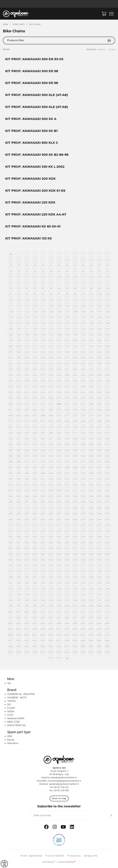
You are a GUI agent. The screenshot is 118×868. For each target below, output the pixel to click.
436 (67, 444)
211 (35, 346)
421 (51, 438)
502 (75, 473)
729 (18, 577)
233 (107, 352)
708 (59, 565)
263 (35, 369)
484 (35, 467)
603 (51, 519)
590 (51, 514)
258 (99, 363)
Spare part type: (19, 732)
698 (83, 560)
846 (18, 629)
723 (75, 571)
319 (67, 392)
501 (67, 473)
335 (91, 398)
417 (18, 438)
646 (83, 537)
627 (35, 531)
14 (19, 259)
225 (43, 352)
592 (67, 514)
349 (99, 404)
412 (83, 433)
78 (10, 288)
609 (99, 519)
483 (26, 467)
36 (91, 265)
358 (67, 410)
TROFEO (11, 701)
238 (43, 358)
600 (26, 519)
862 (43, 635)
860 (26, 635)
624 (10, 531)
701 (107, 560)
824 (51, 617)
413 (91, 433)
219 (99, 346)
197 (26, 340)
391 (18, 427)
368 (43, 415)
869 (99, 635)
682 (59, 554)
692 (35, 560)
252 (51, 363)
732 (43, 577)
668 (51, 548)
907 (91, 652)
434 (51, 444)
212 (43, 346)
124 (67, 306)
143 (10, 317)
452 (91, 450)
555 (83, 496)
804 (99, 606)
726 (99, 571)
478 (91, 462)
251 (43, 363)
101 (91, 294)
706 (43, 565)
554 (75, 496)
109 (51, 300)
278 (51, 375)
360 (83, 410)
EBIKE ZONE (13, 721)
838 (59, 623)
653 (35, 542)
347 (83, 404)
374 (91, 415)
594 (83, 514)
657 (67, 542)
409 (59, 433)
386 (83, 421)
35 (83, 265)
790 (91, 600)
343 (51, 404)
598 (10, 519)
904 (67, 652)
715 (10, 571)
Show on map (59, 798)
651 (18, 542)
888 (43, 646)
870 (107, 635)
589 (43, 514)
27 (19, 265)
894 (91, 646)
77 (107, 283)
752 (99, 583)
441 (107, 444)
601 (35, 519)
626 (26, 531)
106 (26, 300)
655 (51, 542)
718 (35, 571)
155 (107, 317)
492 (99, 467)
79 (19, 288)
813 (67, 612)
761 (67, 589)
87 (83, 288)
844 (107, 623)
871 (10, 641)
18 (51, 259)
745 (43, 583)
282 (83, 375)
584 (107, 508)
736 (75, 577)
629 (51, 531)
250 (35, 363)
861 (35, 635)
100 (83, 294)
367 (35, 415)
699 (91, 560)
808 (26, 612)
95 (43, 294)
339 (18, 404)
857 (107, 629)
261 (18, 369)
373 (83, 415)
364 (10, 415)
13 (10, 259)
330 (51, 398)
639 (26, 537)
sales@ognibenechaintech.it (63, 777)
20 (67, 259)
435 (59, 444)
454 (107, 450)
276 (35, 375)
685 (83, 554)
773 (59, 594)
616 (51, 525)
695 (59, 560)
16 (35, 259)
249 (26, 363)
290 (43, 381)
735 (67, 577)
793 (10, 606)
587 (26, 514)
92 (19, 294)
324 (107, 392)
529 (83, 485)
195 (10, 340)
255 (75, 363)
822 (35, 617)
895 (99, 646)
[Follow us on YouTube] (63, 827)
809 (35, 612)
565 (59, 502)
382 (51, 421)
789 (83, 600)
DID (9, 704)
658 (75, 542)
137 (67, 311)
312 (10, 392)
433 (43, 444)
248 (18, 363)
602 (43, 519)
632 (75, 531)
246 (107, 358)
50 (99, 271)
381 (43, 421)
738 (91, 577)
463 (75, 456)
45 (59, 271)
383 (59, 421)
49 (91, 271)
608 (91, 519)
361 (91, 410)
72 (67, 283)
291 (51, 381)
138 (75, 311)
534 (18, 490)
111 (67, 300)
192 (91, 335)
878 (67, 641)
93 (27, 294)
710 (75, 565)
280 (67, 375)
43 (43, 271)
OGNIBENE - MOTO (17, 697)
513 (59, 479)
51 (107, 271)
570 (99, 502)
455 (10, 456)
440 (99, 444)
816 (91, 612)
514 (67, 479)
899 (26, 652)
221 (10, 352)
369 (51, 415)
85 (67, 288)
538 (51, 490)
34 (75, 265)
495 (18, 473)
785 (51, 600)
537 (43, 490)
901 (43, 652)
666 (35, 548)
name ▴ (111, 49)
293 (67, 381)
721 (59, 571)
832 (10, 623)
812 (59, 612)
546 (10, 496)
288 (26, 381)
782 (26, 600)
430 (18, 444)
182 (10, 335)
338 (10, 404)
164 (75, 323)
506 (107, 473)
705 (35, 565)
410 (67, 433)
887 (35, 646)
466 (99, 456)
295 (83, 381)
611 (10, 525)
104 (10, 300)
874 (35, 641)
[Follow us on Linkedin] (72, 827)
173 (43, 329)
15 (27, 259)
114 (91, 300)
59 (67, 277)
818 (107, 612)
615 (43, 525)
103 (107, 294)
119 (26, 306)
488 (67, 467)
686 (91, 554)
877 (59, 641)
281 (75, 375)
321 (83, 392)
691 (26, 560)
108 (43, 300)
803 (91, 606)
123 (59, 306)
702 (10, 565)
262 (26, 369)
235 (18, 358)
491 (91, 467)
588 (35, 514)
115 (99, 300)
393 (35, 427)
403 (10, 433)
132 (26, 311)
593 (75, 514)
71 (59, 283)
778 (99, 594)
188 (59, 335)
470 (26, 462)
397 (67, 427)
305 (59, 387)
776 (83, 594)
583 (99, 508)
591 (59, 514)
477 (83, 462)
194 (107, 335)
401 (99, 427)
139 (83, 311)
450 (75, 450)
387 (91, 421)
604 (59, 519)
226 (51, 352)
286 (10, 381)
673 (91, 548)
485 (43, 467)
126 (83, 306)
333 (75, 398)
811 (51, 612)
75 (91, 283)
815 (83, 612)
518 (99, 479)
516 (83, 479)
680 (43, 554)
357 (59, 410)
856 (99, 629)
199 (43, 340)
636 (107, 531)
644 (67, 537)
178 (83, 329)
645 (75, 537)
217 (83, 346)
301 (26, 387)
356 (51, 410)
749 (75, 583)
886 (26, 646)
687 (99, 554)
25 (107, 259)
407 (43, 433)
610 (107, 519)
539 (59, 490)
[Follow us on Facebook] (46, 827)
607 (83, 519)
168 (107, 323)
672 (83, 548)
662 (107, 542)
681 (51, 554)
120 (35, 306)
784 (43, 600)
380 (35, 421)
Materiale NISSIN (15, 718)
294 (75, 381)
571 (107, 502)
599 (18, 519)
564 (51, 502)
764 (91, 589)
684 (75, 554)
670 (67, 548)
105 (18, 300)
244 (91, 358)
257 (91, 363)
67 (27, 283)
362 (99, 410)
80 (27, 288)
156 (10, 323)
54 (27, 277)
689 (10, 560)
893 (83, 646)
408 (51, 433)
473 (51, 462)
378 (18, 421)
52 (10, 277)
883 (107, 641)
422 (59, 438)
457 (26, 456)
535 (26, 490)
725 (91, 571)
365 (18, 415)
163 (67, 323)
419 (35, 438)
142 (107, 311)
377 (10, 421)
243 (83, 358)
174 (51, 329)
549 (35, 496)
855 (91, 629)
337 (107, 398)
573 (18, 508)
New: (11, 679)
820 (18, 617)
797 (43, 606)
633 (83, 531)
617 (59, 525)
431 (26, 444)
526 (59, 485)
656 (59, 542)
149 (59, 317)
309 (91, 387)
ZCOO (10, 715)
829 (91, 617)
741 (10, 583)
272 (107, 369)
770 (35, 594)
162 (59, 323)
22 (83, 259)
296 (91, 381)
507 (10, 479)
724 (83, 571)
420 (43, 438)
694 (51, 560)
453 (99, 450)
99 (75, 294)
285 (107, 375)
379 (26, 421)
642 (51, 537)
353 (26, 410)
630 (59, 531)
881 (91, 641)
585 (10, 514)
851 (59, 629)
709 (67, 565)
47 (75, 271)
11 (99, 254)
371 (67, 415)
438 (83, 444)
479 (99, 462)
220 (107, 346)
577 (51, 508)
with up (48, 862)
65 (10, 283)
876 (51, 641)
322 (91, 392)
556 (91, 496)
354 (35, 410)
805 (107, 606)
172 (35, 329)
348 (91, 404)
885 (18, 646)
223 (26, 352)
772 (51, 594)
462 (67, 456)
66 (19, 283)
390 (10, 427)
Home (5, 24)
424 (75, 438)
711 (83, 565)
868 (91, 635)
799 (59, 606)
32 (59, 265)
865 (67, 635)
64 (107, 277)
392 (26, 427)
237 (35, 358)
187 (51, 335)
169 (10, 329)
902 (51, 652)
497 (35, 473)
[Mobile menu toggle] (111, 14)
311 (107, 387)
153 (91, 317)
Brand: (12, 690)
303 (43, 387)
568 (83, 502)
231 (91, 352)
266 (59, 369)
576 (43, 508)
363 (107, 410)
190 (75, 335)
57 (51, 277)
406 (35, 433)
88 (91, 288)
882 (99, 641)
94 (35, 294)
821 (26, 617)
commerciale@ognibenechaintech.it (64, 781)
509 (26, 479)
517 (91, 479)
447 (51, 450)
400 (91, 427)
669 (59, 548)
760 (59, 589)
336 (99, 398)
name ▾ (101, 49)
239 (51, 358)
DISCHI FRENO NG (16, 725)
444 (26, 450)
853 (75, 629)
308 (83, 387)
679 (35, 554)
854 (83, 629)
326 (18, 398)
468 (10, 462)
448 (59, 450)
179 (91, 329)
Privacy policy (74, 856)
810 (43, 612)
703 (18, 565)
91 (10, 294)
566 (67, 502)
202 (67, 340)
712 (91, 565)
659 (83, 542)
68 (35, 283)
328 (35, 398)
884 (10, 646)
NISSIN (10, 711)
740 (107, 577)
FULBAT (11, 708)
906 (83, 652)
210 (26, 346)
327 (26, 398)
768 (18, 594)
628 (43, 531)
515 (75, 479)
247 (10, 363)
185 (35, 335)
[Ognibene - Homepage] (16, 14)
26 (10, 265)
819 (10, 617)
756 (26, 589)
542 (83, 490)
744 (35, 583)
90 (107, 288)
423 (67, 438)
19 (59, 259)
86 (75, 288)
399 (83, 427)
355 (43, 410)
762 (75, 589)
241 (67, 358)
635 (99, 531)
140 (91, 311)
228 (67, 352)
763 (83, 589)
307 (75, 387)
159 (35, 323)
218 (91, 346)
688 (107, 554)
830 (99, 617)
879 (75, 641)
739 (99, 577)
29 (35, 265)
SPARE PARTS (19, 24)
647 (91, 537)
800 (67, 606)
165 (83, 323)
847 (26, 629)
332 (67, 398)
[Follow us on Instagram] (55, 827)
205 (91, 340)
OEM (9, 736)
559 (10, 502)
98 (67, 294)
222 (18, 352)
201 (59, 340)
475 (67, 462)
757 (35, 589)
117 (10, 306)
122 (51, 306)
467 (107, 456)
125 (75, 306)
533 (10, 490)
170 (18, 329)
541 (75, 490)
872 (18, 641)
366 (26, 415)
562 (35, 502)
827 (75, 617)
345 (67, 404)
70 (51, 283)
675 (107, 548)
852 (67, 629)
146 (35, 317)
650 (10, 542)
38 (107, 265)
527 (67, 485)
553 (67, 496)
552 (59, 496)
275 (26, 375)
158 (26, 323)
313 (18, 392)
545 (107, 490)
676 (10, 554)
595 (91, 514)
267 (67, 369)
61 (83, 277)
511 (43, 479)
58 (59, 277)
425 (83, 438)
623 (107, 525)
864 (59, 635)
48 (83, 271)
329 (43, 398)
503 (83, 473)
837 (51, 623)
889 (51, 646)
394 (43, 427)
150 (67, 317)
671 (75, 548)
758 (43, 589)
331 (59, 398)
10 (91, 254)
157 (18, 323)
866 (75, 635)
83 (51, 288)
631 (67, 531)
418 (26, 438)
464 (83, 456)
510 (35, 479)
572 (10, 508)
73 (75, 283)
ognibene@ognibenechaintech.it (64, 784)
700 (99, 560)
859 (18, 635)
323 (99, 392)
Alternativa (12, 743)
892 (75, 646)
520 (10, 485)
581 (83, 508)
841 (83, 623)
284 (99, 375)
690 (18, 560)
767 (10, 594)
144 (18, 317)
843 (99, 623)
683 (67, 554)
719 (43, 571)
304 (51, 387)
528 (75, 485)
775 (75, 594)
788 (75, 600)
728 (10, 577)
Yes (9, 683)
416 (10, 438)
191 (83, 335)
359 (75, 410)
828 (83, 617)
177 (75, 329)
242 (75, 358)
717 (26, 571)
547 (18, 496)
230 (83, 352)
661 (99, 542)
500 (59, 473)
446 (43, 450)
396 (59, 427)
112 (75, 300)
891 (67, 646)
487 (59, 467)
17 (43, 259)
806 (10, 612)
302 (35, 387)
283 (91, 375)
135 (51, 311)
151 (75, 317)
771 (43, 594)
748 (67, 583)
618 (67, 525)
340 (26, 404)
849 (43, 629)
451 (83, 450)
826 (67, 617)
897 (10, 652)
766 (107, 589)
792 (107, 600)
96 (51, 294)
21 (75, 259)
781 (18, 600)
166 (91, 323)
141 (99, 311)
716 (18, 571)
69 (43, 283)
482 (18, 467)
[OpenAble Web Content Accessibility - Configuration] (4, 864)
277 (43, 375)
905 (75, 652)
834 (26, 623)
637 (10, 537)
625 (18, 531)
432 (35, 444)
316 (43, 392)
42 (35, 271)
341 (35, 404)
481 (10, 467)
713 (99, 565)
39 (10, 271)
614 (35, 525)
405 (26, 433)
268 (75, 369)
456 (18, 456)
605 (67, 519)
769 (26, 594)
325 (10, 398)
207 (107, 340)
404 (18, 433)
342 (43, 404)
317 (51, 392)
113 (83, 300)
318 (59, 392)
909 (107, 652)
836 (43, 623)
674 (99, 548)
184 (26, 335)
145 (26, 317)
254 (67, 363)
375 (99, 415)
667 (43, 548)
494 (10, 473)
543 (91, 490)
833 (18, 623)
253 (59, 363)
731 (35, 577)
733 (51, 577)
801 (75, 606)
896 (107, 646)
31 (51, 265)
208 (10, 346)
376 (107, 415)
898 (18, 652)
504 (91, 473)
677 (18, 554)
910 (51, 658)
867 (83, 635)
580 (75, 508)
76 (99, 283)
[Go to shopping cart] (104, 14)
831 (107, 617)
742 (18, 583)
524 (43, 485)
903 (59, 652)
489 (75, 467)
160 (43, 323)
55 (35, 277)
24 (99, 259)
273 (10, 375)
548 (26, 496)
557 (99, 496)
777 (91, 594)
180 (99, 329)
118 (18, 306)
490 (83, 467)
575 (35, 508)
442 (10, 450)
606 (75, 519)
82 (43, 288)
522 (26, 485)
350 (107, 404)
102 (99, 294)
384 (67, 421)
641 (43, 537)
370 (59, 415)
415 (107, 433)
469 (18, 462)
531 (99, 485)
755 (18, 589)
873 (26, 641)
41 (27, 271)
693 (43, 560)
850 (51, 629)
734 (59, 577)
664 (18, 548)
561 (26, 502)
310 (99, 387)
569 (91, 502)
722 (67, 571)
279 (59, 375)
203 (75, 340)
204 (83, 340)
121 (43, 306)
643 (59, 537)
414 (99, 433)
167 (99, 323)
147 (43, 317)
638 (18, 537)
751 (91, 583)
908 (99, 652)
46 (67, 271)
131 (18, 311)
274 (18, 375)
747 (59, 583)
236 (26, 358)
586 (18, 514)
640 (35, 537)
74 (83, 283)
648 (99, 537)
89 (99, 288)
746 (51, 583)
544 (99, 490)
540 (67, 490)
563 (43, 502)
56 (43, 277)
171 (26, 329)
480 (107, 462)
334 (83, 398)
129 (107, 306)
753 (107, 583)
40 (19, 271)
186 (43, 335)
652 (26, 542)
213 (51, 346)
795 (26, 606)
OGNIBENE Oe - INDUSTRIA (21, 694)
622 (99, 525)
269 (83, 369)
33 (67, 265)
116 (107, 300)
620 (83, 525)
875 (43, 641)
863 (51, 635)
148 (51, 317)
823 (43, 617)
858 (10, 635)
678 (26, 554)
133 (35, 311)
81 (35, 288)
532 (107, 485)
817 (99, 612)
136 (59, 311)
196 (18, 340)
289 (35, 381)
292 (59, 381)
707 (51, 565)
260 (10, 369)
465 (91, 456)
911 (59, 658)
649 (107, 537)
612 (18, 525)
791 (99, 600)
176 (67, 329)
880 (83, 641)
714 (107, 565)
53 (19, 277)
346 (75, 404)
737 (83, 577)
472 (43, 462)
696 (67, 560)
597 (107, 514)
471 (35, 462)
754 (10, 589)
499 (51, 473)
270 (91, 369)
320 (75, 392)
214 (59, 346)
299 (10, 387)
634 (91, 531)
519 (107, 479)
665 (26, 548)
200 (51, 340)
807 (18, 612)
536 (35, 490)
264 (43, 369)
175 (59, 329)
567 (75, 502)
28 (27, 265)
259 (107, 363)
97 (59, 294)
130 (10, 311)
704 (26, 565)
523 (35, 485)
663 (10, 548)
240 (59, 358)
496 (26, 473)
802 (83, 606)
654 (43, 542)
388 (99, 421)
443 (18, 450)
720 (51, 571)
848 (35, 629)
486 (51, 467)
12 (107, 254)
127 (91, 306)
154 (99, 317)
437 (75, 444)
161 (51, 323)
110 (59, 300)
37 (99, 265)
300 (18, 387)
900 (35, 652)
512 (51, 479)
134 (43, 311)
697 (75, 560)
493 (107, 467)
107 (35, 300)
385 (75, 421)
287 (18, 381)
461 (59, 456)
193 (99, 335)
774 (67, 594)
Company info (90, 856)
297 (99, 381)
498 (43, 473)
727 (107, 571)
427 (99, 438)
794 (18, 606)
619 (75, 525)
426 (91, 438)
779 (107, 594)
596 (99, 514)
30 (43, 265)
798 (51, 606)
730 (26, 577)
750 (83, 583)
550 (43, 496)
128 (99, 306)
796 (35, 606)
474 (59, 462)
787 (67, 600)
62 (91, 277)
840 (75, 623)
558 (107, 496)
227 (59, 352)
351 (10, 410)
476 (75, 462)
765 (99, 589)
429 (10, 444)
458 (35, 456)
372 (75, 415)
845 (10, 629)
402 (107, 427)
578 (59, 508)
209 (18, 346)
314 (26, 392)
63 (99, 277)
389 (107, 421)
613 (26, 525)
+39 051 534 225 (60, 787)
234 (10, 358)
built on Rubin (67, 862)
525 (51, 485)
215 (67, 346)
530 (91, 485)
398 (75, 427)
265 (51, 369)
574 (26, 508)
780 (10, 600)
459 (43, 456)
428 (107, 438)
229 (75, 352)
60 (75, 277)
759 (51, 589)
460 (51, 456)
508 (18, 479)
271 (99, 369)
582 (91, 508)
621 (91, 525)
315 (35, 392)
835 (35, 623)
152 (83, 317)
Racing (10, 739)
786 (59, 600)
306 (67, 387)
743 (26, 583)
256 (83, 363)
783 (35, 600)
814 (75, 612)
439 (91, 444)
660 (91, 542)
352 (18, 410)
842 (91, 623)
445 (35, 450)
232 (99, 352)
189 (67, 335)
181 (107, 329)
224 (35, 352)
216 (75, 346)
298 (107, 381)
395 (51, 427)
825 (59, 617)
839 (67, 623)
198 (35, 340)
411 (75, 433)
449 (67, 450)
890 (59, 646)
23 (91, 259)
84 (59, 288)
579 (67, 508)
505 (99, 473)
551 (51, 496)
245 (99, 358)
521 (18, 485)
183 (18, 335)
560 (18, 502)
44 (51, 271)
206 (99, 340)
